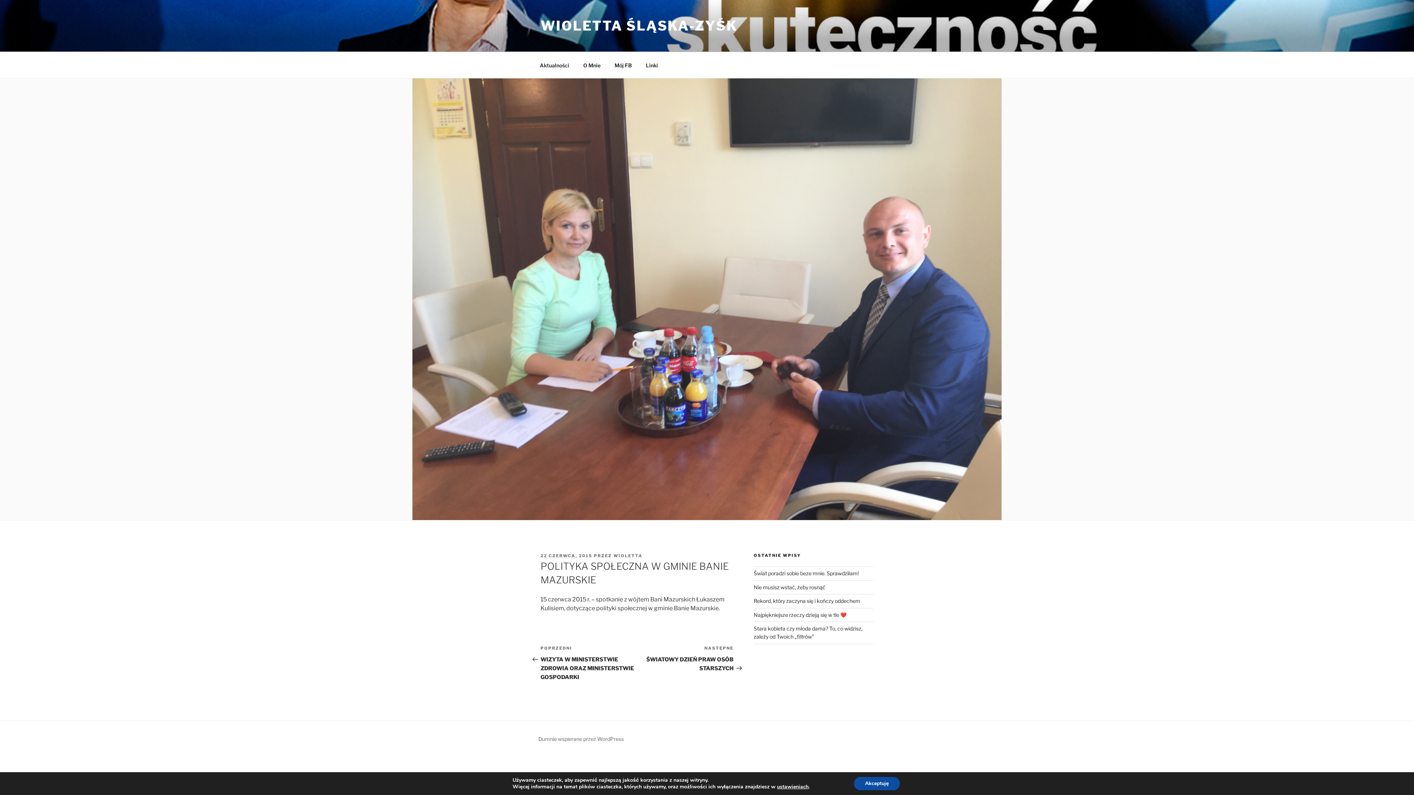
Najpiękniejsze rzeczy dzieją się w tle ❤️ (800, 615)
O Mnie (592, 65)
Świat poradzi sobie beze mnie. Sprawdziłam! (806, 573)
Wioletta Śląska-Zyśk (639, 26)
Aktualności (554, 65)
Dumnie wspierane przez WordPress (581, 739)
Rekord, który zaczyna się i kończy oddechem (807, 601)
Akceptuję (877, 783)
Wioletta (628, 555)
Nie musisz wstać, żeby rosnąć (790, 587)
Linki (652, 65)
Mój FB (623, 65)
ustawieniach (793, 787)
